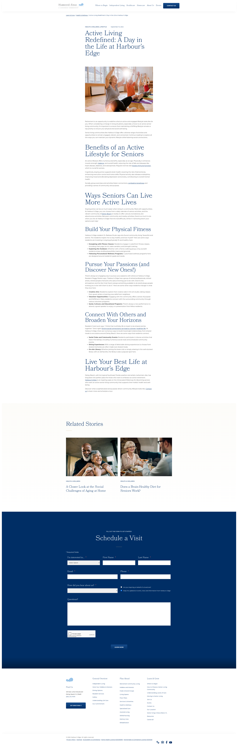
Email (71, 571)
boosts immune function (141, 166)
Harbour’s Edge (91, 380)
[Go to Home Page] (71, 7)
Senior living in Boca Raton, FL (157, 713)
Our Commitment (98, 704)
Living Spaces (124, 694)
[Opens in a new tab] (166, 742)
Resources (150, 716)
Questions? (72, 599)
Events (149, 703)
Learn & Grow (70, 15)
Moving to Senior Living (155, 696)
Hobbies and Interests (127, 687)
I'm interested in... (76, 558)
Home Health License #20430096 (112, 740)
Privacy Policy (71, 740)
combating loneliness (136, 183)
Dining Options (98, 690)
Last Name (144, 558)
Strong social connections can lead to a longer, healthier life (124, 328)
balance (101, 163)
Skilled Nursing (125, 715)
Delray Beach (107, 214)
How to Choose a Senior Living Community (157, 688)
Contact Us (150, 706)
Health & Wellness (82, 15)
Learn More (119, 647)
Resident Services (98, 694)
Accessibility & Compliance (91, 740)
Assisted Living (125, 712)
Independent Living (99, 684)
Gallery (95, 697)
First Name (109, 558)
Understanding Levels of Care (156, 693)
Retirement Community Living (130, 684)
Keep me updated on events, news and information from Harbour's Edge (147, 591)
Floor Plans (123, 698)
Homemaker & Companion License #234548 (138, 740)
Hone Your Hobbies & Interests (102, 687)
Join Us (149, 699)
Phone (124, 571)
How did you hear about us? (81, 585)
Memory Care (124, 719)
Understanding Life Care (100, 700)
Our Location (151, 709)
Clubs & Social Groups (127, 691)
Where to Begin (152, 684)
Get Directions (75, 704)
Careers (150, 719)
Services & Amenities (126, 701)
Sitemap (79, 740)
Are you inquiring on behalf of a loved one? (137, 587)
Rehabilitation (124, 723)
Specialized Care (125, 708)
